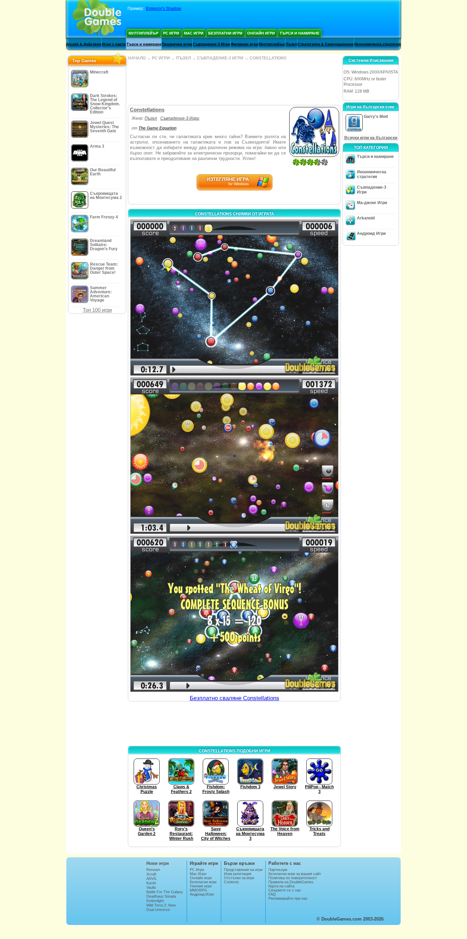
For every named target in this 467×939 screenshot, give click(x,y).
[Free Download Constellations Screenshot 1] (234, 297)
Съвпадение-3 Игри (211, 44)
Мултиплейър (143, 33)
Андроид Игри (371, 233)
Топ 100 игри (97, 310)
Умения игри (201, 886)
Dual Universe (158, 910)
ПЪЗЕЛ (183, 58)
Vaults (151, 887)
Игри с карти (114, 44)
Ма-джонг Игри (372, 202)
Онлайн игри (261, 33)
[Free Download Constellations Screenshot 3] (234, 614)
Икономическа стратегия (377, 44)
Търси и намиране (299, 33)
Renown (153, 870)
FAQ (272, 894)
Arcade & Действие (83, 44)
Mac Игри (193, 33)
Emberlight (155, 901)
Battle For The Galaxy (164, 892)
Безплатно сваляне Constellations (234, 698)
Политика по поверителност (292, 878)
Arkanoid (366, 218)
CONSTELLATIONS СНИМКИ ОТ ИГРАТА (234, 214)
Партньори (277, 870)
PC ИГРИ (161, 58)
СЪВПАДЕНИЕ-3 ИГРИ (220, 58)
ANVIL (151, 878)
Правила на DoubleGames (290, 882)
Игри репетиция (237, 874)
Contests (231, 882)
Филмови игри (244, 44)
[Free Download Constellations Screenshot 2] (234, 455)
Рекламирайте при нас (288, 898)
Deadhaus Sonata (161, 896)
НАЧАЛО (137, 58)
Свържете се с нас (284, 890)
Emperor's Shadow (163, 8)
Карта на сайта (281, 886)
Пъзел (291, 44)
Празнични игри (177, 44)
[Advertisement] (234, 82)
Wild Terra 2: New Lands (161, 907)
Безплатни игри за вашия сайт (294, 874)
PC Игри (171, 33)
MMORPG (198, 890)
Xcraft (151, 874)
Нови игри (157, 863)
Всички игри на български (370, 137)
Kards (151, 883)
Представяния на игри (243, 870)
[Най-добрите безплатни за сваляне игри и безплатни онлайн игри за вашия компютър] (96, 19)
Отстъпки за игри (239, 878)
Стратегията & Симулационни (325, 44)
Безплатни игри (225, 33)
